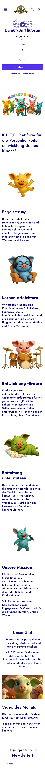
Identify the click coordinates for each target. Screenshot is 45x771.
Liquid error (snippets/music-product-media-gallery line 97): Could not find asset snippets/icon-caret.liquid (17, 25)
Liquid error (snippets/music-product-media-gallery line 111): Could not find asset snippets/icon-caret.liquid (28, 25)
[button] (5, 9)
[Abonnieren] (38, 764)
